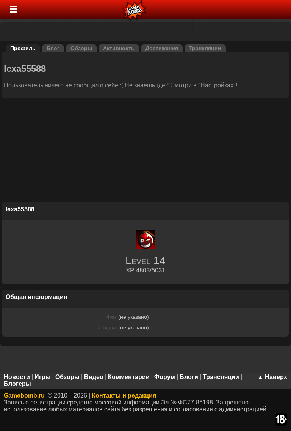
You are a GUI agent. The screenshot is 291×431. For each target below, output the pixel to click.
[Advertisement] (145, 151)
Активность (119, 48)
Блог (53, 48)
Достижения (162, 48)
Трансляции (205, 48)
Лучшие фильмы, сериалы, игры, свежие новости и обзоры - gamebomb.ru (134, 9)
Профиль (23, 48)
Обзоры (81, 48)
